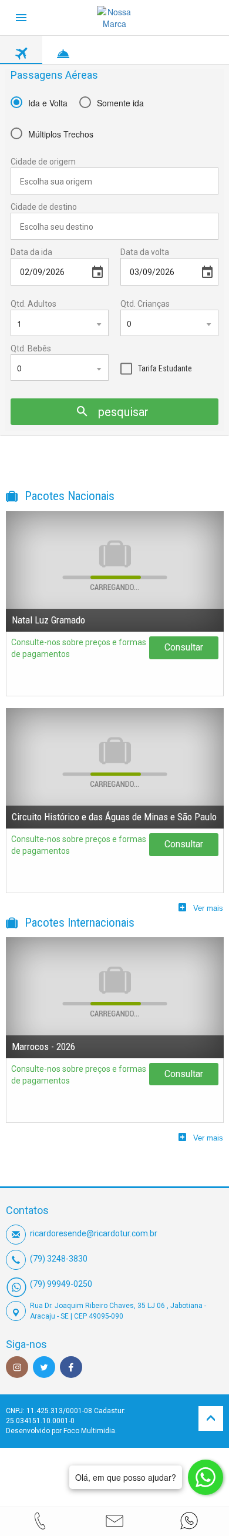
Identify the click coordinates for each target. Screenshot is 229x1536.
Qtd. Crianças (145, 303)
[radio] (39, 102)
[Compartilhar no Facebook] (71, 1367)
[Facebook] (71, 1367)
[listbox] (60, 323)
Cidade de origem (43, 161)
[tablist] (114, 50)
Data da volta (144, 252)
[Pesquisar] (217, 392)
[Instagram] (17, 1367)
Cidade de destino (44, 207)
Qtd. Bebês (31, 348)
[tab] (21, 50)
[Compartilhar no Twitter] (44, 1367)
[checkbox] (156, 367)
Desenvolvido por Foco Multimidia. (61, 1431)
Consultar (183, 647)
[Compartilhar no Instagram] (17, 1367)
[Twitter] (44, 1367)
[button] (114, 1521)
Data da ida (31, 252)
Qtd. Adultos (33, 303)
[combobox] (114, 181)
